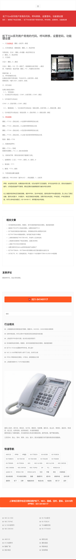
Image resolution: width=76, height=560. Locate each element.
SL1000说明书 (9, 525)
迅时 (64, 481)
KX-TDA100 (21, 459)
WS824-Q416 (31, 472)
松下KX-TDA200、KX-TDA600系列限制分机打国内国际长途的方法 (28, 250)
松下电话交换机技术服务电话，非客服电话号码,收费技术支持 (27, 231)
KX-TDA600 (55, 459)
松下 (15, 481)
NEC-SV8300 (10, 468)
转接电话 (45, 546)
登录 (18, 278)
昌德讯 (8, 481)
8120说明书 (9, 543)
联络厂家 (8, 546)
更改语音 (45, 543)
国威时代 (39, 476)
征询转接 (45, 550)
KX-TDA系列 (46, 518)
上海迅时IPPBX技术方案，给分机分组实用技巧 (21, 338)
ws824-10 (9, 472)
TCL (48, 468)
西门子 (57, 481)
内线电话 (10, 43)
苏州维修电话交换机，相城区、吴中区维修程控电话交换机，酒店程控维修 (31, 225)
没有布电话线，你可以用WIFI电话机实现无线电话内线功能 (25, 334)
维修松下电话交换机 (14, 20)
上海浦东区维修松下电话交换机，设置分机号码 (23, 241)
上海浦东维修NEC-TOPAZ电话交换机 (18, 362)
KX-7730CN (33, 454)
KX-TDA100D (32, 459)
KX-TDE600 (9, 463)
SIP (42, 468)
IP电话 (24, 454)
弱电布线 (57, 476)
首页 (3, 20)
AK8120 (8, 454)
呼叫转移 (8, 117)
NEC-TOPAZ (33, 468)
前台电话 (8, 550)
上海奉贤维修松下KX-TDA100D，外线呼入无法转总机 (24, 238)
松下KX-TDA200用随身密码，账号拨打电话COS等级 (24, 234)
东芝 (41, 472)
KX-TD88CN (9, 459)
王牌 (22, 481)
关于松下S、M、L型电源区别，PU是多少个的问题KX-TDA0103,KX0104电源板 (32, 253)
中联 (47, 472)
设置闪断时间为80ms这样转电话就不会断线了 (22, 247)
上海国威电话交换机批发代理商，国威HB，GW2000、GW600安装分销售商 (30, 329)
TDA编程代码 (46, 525)
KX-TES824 (20, 463)
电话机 (49, 481)
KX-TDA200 (44, 459)
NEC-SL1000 (38, 463)
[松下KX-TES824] (38, 394)
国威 (31, 476)
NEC (29, 463)
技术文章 (66, 476)
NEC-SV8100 (62, 463)
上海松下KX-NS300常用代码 (17, 244)
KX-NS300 (44, 454)
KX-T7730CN (46, 529)
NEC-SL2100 (50, 463)
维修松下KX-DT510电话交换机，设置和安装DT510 (24, 228)
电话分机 (41, 481)
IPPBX (16, 454)
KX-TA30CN (55, 454)
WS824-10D (20, 472)
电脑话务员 (30, 481)
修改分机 (45, 539)
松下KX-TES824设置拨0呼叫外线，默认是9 (20, 348)
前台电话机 (9, 476)
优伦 (54, 472)
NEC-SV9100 (22, 468)
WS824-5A (56, 468)
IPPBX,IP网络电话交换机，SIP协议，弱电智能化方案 (23, 357)
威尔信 (48, 476)
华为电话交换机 (21, 476)
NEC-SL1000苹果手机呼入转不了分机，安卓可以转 (22, 352)
